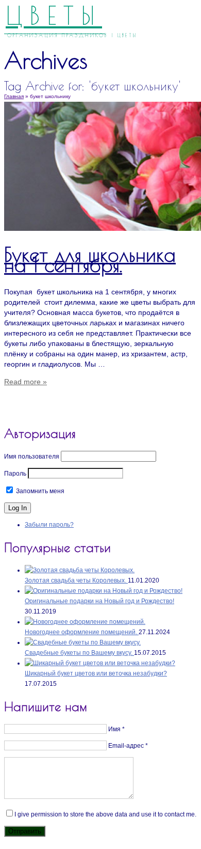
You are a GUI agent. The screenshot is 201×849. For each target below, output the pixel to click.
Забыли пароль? (49, 524)
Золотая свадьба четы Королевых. (76, 580)
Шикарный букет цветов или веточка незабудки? (96, 673)
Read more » (25, 382)
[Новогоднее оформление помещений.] (85, 621)
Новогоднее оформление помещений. (82, 632)
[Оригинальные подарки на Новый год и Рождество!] (103, 590)
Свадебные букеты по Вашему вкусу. (79, 652)
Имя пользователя (31, 456)
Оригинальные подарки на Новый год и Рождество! (99, 601)
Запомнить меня (39, 491)
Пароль (15, 473)
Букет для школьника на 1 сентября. (90, 259)
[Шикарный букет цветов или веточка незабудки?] (100, 663)
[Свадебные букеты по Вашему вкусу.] (83, 642)
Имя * (116, 729)
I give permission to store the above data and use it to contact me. (105, 814)
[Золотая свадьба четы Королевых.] (80, 570)
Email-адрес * (128, 745)
